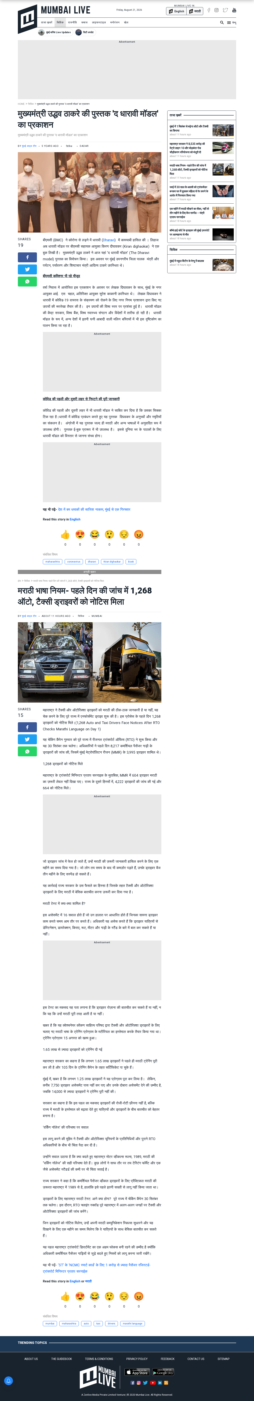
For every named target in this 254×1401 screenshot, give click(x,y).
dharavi (92, 561)
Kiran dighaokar (112, 561)
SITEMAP (224, 1359)
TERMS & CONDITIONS (99, 1359)
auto (86, 1323)
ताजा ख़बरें (46, 22)
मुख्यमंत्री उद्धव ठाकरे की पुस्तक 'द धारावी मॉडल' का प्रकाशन (63, 104)
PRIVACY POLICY (137, 1359)
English (75, 519)
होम (19, 581)
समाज (84, 22)
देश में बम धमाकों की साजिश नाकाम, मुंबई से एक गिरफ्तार (94, 509)
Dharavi (108, 240)
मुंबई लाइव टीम (29, 146)
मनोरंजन (115, 22)
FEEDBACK (167, 1359)
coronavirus (73, 561)
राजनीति (72, 22)
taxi (98, 1323)
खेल (126, 22)
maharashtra (52, 561)
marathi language (132, 1323)
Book (131, 561)
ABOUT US (31, 1359)
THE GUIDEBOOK (61, 1359)
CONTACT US (196, 1359)
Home (21, 104)
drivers (111, 1323)
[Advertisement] (127, 71)
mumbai (49, 1323)
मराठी (88, 1281)
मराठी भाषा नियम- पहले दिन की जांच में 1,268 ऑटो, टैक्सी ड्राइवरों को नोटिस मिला (68, 581)
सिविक (60, 22)
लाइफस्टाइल (99, 22)
